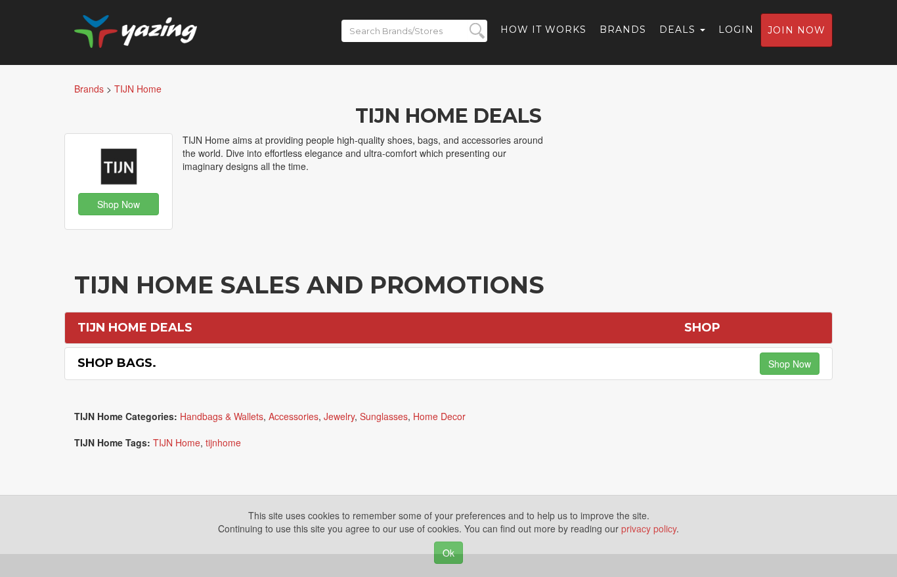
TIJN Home (176, 442)
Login (736, 29)
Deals (679, 29)
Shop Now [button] (118, 204)
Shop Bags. (116, 363)
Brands (623, 29)
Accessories (293, 416)
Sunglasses (384, 416)
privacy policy (648, 528)
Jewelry (339, 416)
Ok (448, 552)
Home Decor (439, 416)
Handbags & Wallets (221, 416)
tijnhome (223, 442)
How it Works (543, 29)
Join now (796, 30)
